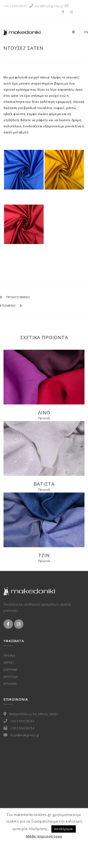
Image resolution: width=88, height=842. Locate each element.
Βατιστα (44, 484)
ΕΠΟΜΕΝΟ (8, 305)
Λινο (44, 412)
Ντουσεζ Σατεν (23, 48)
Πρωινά (44, 418)
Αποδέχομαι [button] (63, 829)
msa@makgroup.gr (49, 6)
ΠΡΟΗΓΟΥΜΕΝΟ (18, 297)
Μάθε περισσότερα (44, 836)
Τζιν (44, 555)
